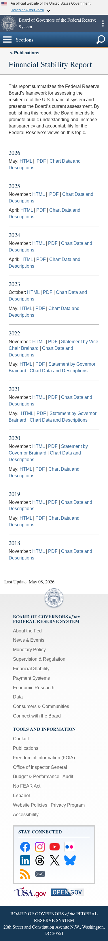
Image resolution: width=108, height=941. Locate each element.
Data (18, 696)
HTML (26, 161)
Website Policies (30, 805)
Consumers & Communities (41, 706)
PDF (41, 161)
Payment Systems (31, 678)
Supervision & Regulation (39, 659)
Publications (26, 52)
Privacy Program (68, 805)
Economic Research (33, 687)
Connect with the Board (37, 715)
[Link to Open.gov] (69, 891)
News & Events (28, 640)
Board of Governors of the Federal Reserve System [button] (57, 23)
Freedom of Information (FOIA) (44, 757)
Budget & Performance (36, 776)
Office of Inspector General (40, 767)
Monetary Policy (29, 649)
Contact (21, 738)
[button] (8, 23)
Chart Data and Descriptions (59, 370)
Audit (67, 776)
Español (21, 795)
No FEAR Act (26, 786)
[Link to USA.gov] (32, 891)
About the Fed (27, 630)
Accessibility (26, 814)
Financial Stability (31, 668)
